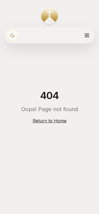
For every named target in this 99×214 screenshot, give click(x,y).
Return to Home (50, 120)
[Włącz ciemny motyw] (12, 35)
